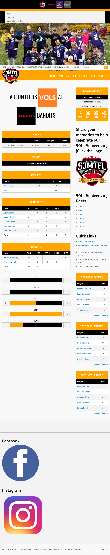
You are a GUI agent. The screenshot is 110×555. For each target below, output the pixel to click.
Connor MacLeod (85, 348)
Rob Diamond (9, 225)
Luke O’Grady (9, 221)
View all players (101, 315)
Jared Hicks (8, 217)
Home (53, 76)
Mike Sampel (83, 386)
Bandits (6, 190)
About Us (64, 76)
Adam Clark (8, 212)
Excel (80, 255)
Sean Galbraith (10, 230)
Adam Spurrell (83, 299)
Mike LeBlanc (83, 304)
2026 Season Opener (91, 97)
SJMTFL (104, 549)
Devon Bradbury (10, 257)
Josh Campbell (83, 293)
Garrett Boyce (83, 358)
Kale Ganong (83, 342)
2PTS (46, 208)
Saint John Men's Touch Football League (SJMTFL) (23, 67)
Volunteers (8, 185)
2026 (101, 76)
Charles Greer (83, 391)
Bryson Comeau (84, 288)
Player (6, 208)
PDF (101, 252)
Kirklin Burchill (9, 261)
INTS (65, 208)
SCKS (56, 208)
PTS (103, 283)
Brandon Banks (84, 353)
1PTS (37, 208)
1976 (93, 76)
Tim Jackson (82, 310)
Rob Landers (83, 397)
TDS (28, 208)
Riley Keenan (83, 337)
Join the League (80, 76)
